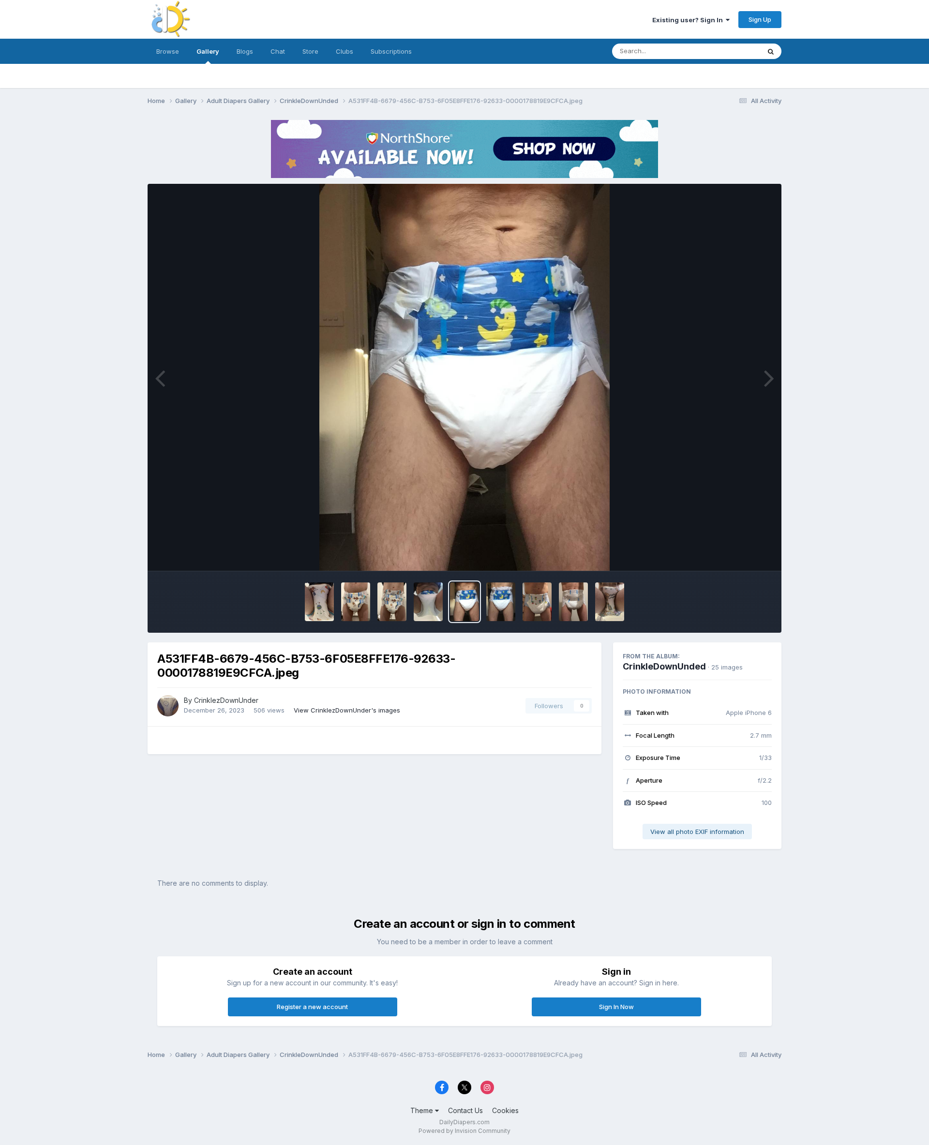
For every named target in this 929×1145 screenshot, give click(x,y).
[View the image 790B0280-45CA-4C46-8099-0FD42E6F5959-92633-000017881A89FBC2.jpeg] (319, 601)
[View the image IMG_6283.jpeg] (609, 601)
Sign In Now (616, 1007)
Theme (422, 1110)
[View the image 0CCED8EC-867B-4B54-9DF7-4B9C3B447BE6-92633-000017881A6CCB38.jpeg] (355, 601)
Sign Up (760, 19)
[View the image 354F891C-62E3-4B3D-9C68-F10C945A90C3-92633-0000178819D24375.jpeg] (500, 601)
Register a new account (312, 1007)
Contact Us (465, 1110)
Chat (277, 51)
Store (310, 51)
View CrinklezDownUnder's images (347, 710)
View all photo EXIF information (697, 831)
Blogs (245, 51)
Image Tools (741, 553)
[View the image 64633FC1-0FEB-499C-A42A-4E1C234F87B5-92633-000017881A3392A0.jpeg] (391, 601)
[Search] (770, 51)
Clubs (344, 51)
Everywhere (730, 51)
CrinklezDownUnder (226, 700)
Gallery (207, 51)
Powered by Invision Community (464, 1130)
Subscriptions (391, 51)
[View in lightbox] (464, 377)
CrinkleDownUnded (664, 666)
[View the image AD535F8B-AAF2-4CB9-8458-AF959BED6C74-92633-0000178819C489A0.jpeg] (537, 601)
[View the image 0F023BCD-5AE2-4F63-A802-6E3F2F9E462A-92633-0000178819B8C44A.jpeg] (573, 601)
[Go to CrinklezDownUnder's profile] (168, 705)
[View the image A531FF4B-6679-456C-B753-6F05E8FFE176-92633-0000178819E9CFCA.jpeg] (464, 601)
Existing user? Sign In (689, 20)
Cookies (505, 1110)
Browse (167, 51)
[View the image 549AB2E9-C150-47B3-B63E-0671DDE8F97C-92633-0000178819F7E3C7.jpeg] (428, 601)
